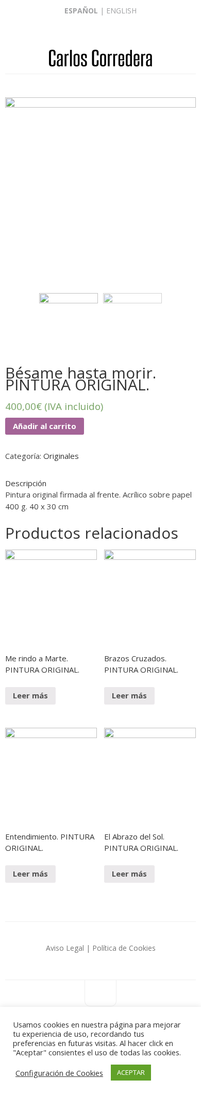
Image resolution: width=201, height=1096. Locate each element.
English (121, 10)
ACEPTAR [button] (131, 1072)
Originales (61, 456)
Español (81, 10)
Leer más (30, 695)
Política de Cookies (124, 948)
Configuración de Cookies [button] (59, 1072)
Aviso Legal (65, 948)
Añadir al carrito (44, 426)
